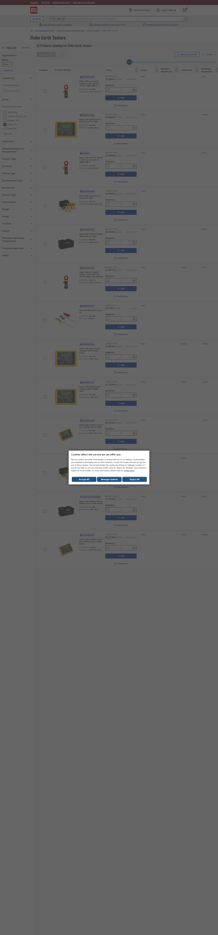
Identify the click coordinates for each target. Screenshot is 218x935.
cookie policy (129, 470)
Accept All (84, 479)
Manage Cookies (109, 479)
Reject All (134, 479)
